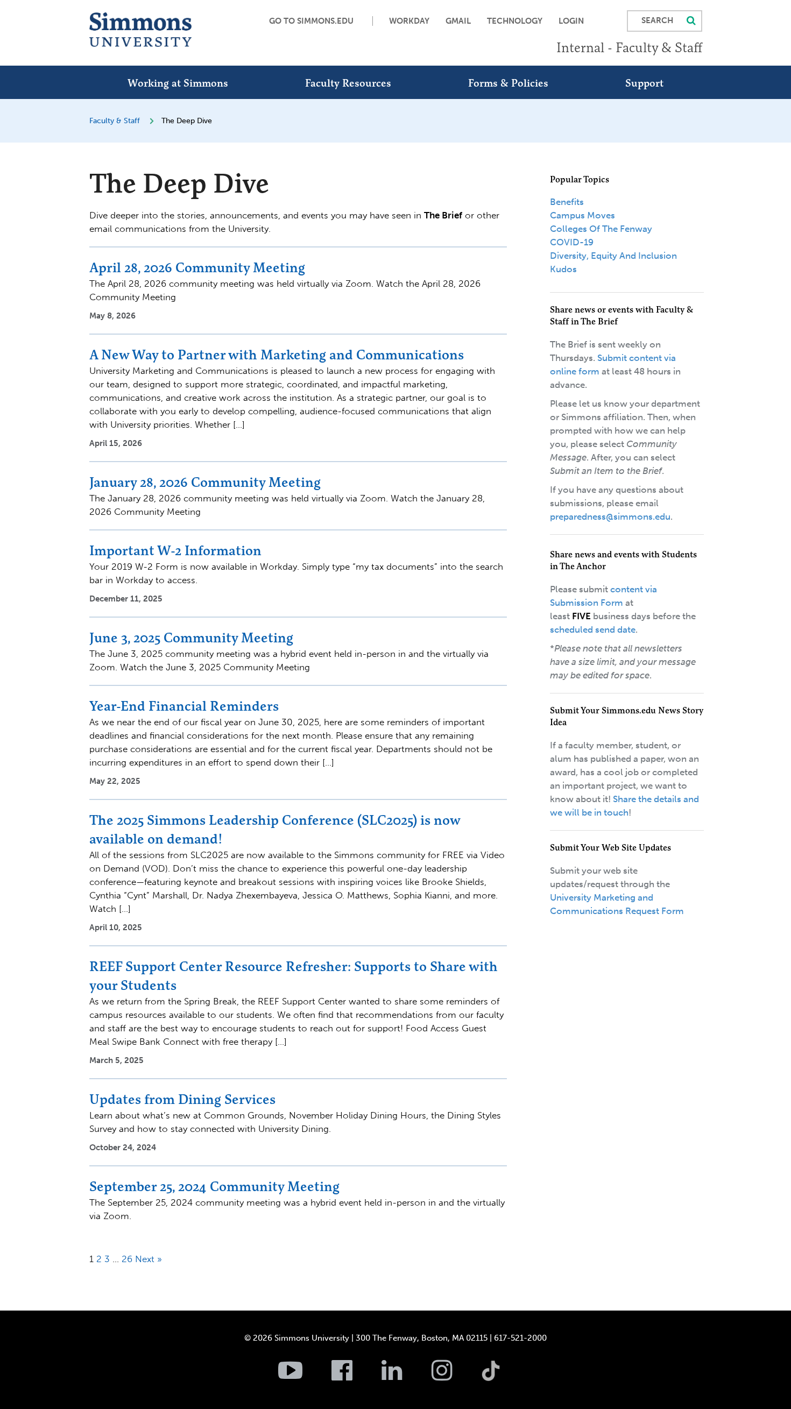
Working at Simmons (178, 82)
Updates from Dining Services (182, 1099)
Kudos (563, 269)
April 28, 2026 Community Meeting (197, 267)
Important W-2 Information (175, 550)
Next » (148, 1259)
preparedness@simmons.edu (610, 516)
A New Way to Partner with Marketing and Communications (276, 354)
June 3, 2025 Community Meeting (191, 637)
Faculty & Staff (114, 120)
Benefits (567, 201)
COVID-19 (572, 242)
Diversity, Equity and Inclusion (613, 255)
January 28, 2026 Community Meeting (205, 482)
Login (571, 21)
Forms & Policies (508, 82)
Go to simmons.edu (311, 21)
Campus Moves (582, 215)
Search (657, 20)
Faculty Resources (348, 82)
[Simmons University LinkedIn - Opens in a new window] (405, 1376)
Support (644, 82)
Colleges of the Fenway (601, 228)
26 (127, 1259)
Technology (514, 21)
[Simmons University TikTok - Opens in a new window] (508, 1347)
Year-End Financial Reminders (184, 705)
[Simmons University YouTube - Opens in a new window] (303, 1376)
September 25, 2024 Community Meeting (214, 1186)
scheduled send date (592, 629)
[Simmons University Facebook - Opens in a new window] (355, 1376)
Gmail (458, 21)
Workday (409, 21)
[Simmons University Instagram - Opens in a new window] (455, 1376)
